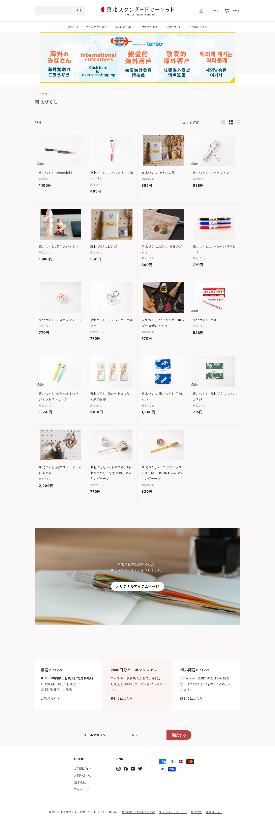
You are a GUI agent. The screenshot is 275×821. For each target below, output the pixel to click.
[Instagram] (118, 768)
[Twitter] (140, 768)
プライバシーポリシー (173, 812)
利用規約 (196, 812)
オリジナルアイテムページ (137, 586)
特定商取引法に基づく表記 (138, 812)
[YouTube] (133, 768)
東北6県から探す (124, 26)
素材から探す (150, 26)
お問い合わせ (83, 775)
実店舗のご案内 (198, 26)
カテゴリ (44, 94)
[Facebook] (126, 768)
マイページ (81, 789)
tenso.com (188, 678)
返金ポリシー (214, 812)
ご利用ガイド (173, 26)
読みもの (73, 26)
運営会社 (80, 782)
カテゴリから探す (96, 26)
